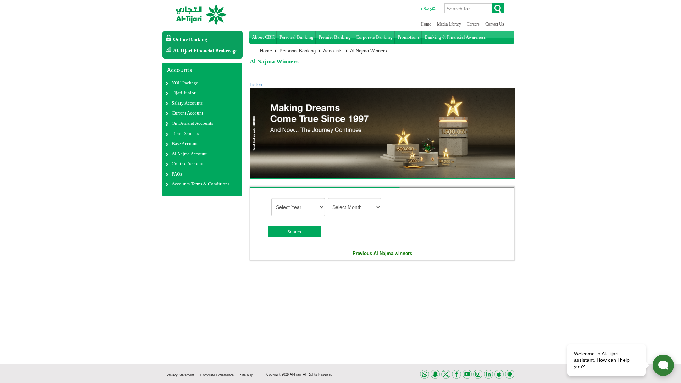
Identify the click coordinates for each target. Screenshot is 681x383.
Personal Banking (296, 37)
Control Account (188, 163)
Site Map (246, 375)
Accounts (333, 51)
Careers (474, 24)
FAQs (177, 174)
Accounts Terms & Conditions (200, 184)
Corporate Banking (374, 37)
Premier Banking (335, 37)
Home (426, 24)
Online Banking (190, 39)
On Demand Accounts (192, 123)
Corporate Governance (217, 375)
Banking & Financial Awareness (455, 37)
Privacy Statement (181, 375)
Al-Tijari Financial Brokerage (205, 51)
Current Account (187, 113)
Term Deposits (185, 133)
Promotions (409, 37)
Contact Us (494, 24)
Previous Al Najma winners (382, 253)
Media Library (449, 24)
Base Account (185, 143)
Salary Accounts (187, 103)
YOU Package (185, 82)
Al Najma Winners (368, 51)
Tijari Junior (183, 92)
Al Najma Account (189, 153)
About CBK (263, 37)
